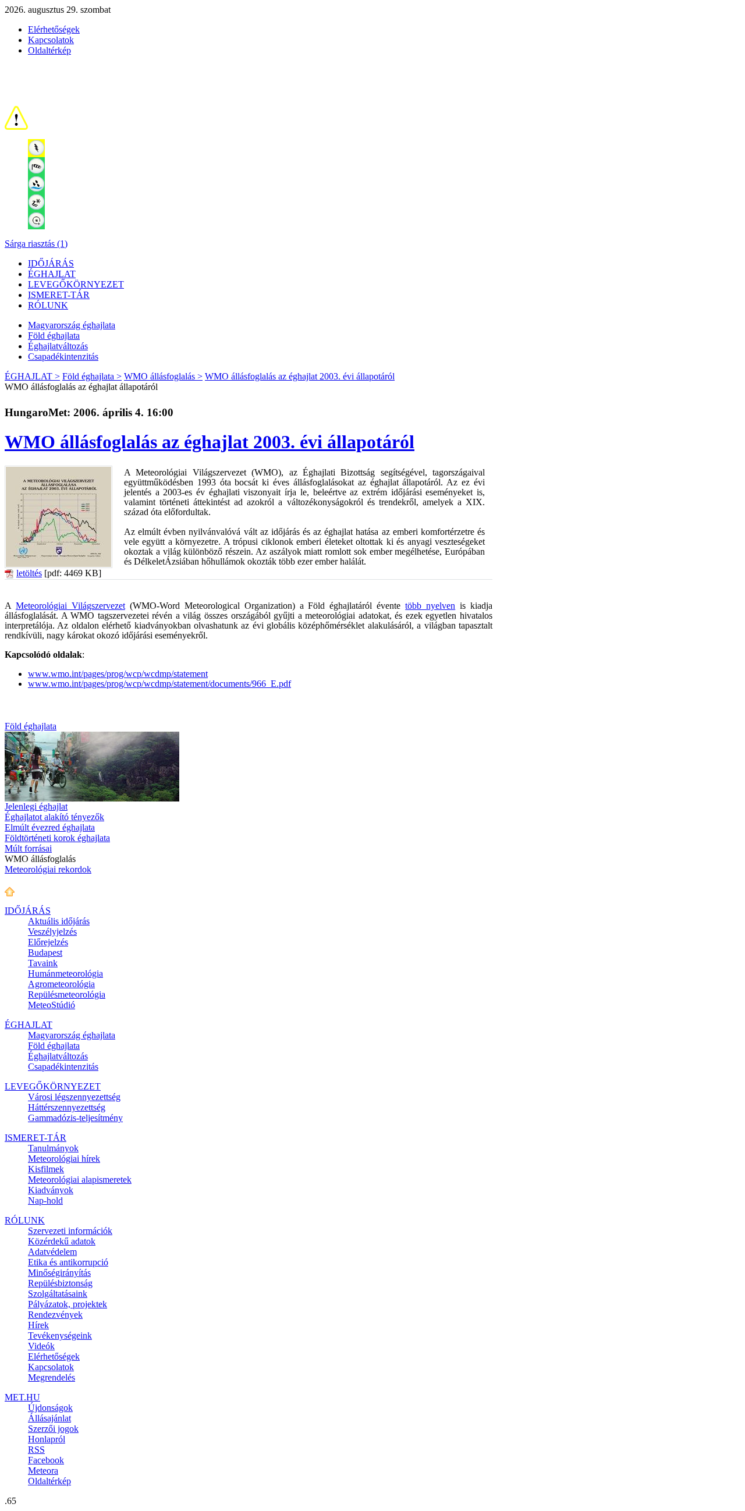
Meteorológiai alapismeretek (80, 1179)
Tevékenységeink (60, 1335)
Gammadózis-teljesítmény (75, 1118)
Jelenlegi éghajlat (36, 806)
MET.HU (22, 1397)
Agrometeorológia (61, 984)
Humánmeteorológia (65, 973)
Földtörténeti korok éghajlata (57, 838)
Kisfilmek (46, 1169)
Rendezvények (55, 1315)
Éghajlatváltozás (58, 346)
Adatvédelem (52, 1252)
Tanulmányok (53, 1148)
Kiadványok (50, 1190)
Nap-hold (45, 1200)
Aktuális (59, 921)
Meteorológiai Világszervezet (70, 606)
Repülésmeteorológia (66, 994)
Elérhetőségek (54, 29)
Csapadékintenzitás (63, 356)
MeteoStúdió (51, 1005)
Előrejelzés (48, 942)
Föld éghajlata (54, 335)
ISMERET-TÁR (59, 295)
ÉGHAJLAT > (32, 376)
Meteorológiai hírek (64, 1159)
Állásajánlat (49, 1418)
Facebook (46, 1460)
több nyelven (430, 606)
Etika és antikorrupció (68, 1262)
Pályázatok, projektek (67, 1304)
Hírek (38, 1325)
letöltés (29, 573)
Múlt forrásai (28, 848)
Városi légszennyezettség (74, 1097)
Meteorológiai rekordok (48, 869)
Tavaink (43, 963)
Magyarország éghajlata (71, 325)
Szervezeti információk (70, 1231)
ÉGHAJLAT (52, 274)
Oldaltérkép (49, 50)
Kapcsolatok (51, 40)
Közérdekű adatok (61, 1241)
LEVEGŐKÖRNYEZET (76, 284)
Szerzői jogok (53, 1429)
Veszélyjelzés (52, 932)
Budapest (45, 952)
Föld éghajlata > (92, 376)
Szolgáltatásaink (57, 1294)
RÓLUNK (48, 305)
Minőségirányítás (59, 1273)
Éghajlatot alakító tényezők (54, 817)
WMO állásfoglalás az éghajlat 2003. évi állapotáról (300, 376)
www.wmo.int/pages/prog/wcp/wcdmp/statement (118, 674)
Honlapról (46, 1439)
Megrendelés (51, 1377)
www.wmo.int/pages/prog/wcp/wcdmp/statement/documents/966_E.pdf (159, 684)
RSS (36, 1450)
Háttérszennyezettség (66, 1107)
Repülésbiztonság (60, 1283)
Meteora (43, 1470)
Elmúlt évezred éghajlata (50, 827)
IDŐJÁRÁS (51, 263)
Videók (41, 1346)
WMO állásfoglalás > (163, 376)
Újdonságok (50, 1408)
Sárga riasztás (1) (36, 244)
